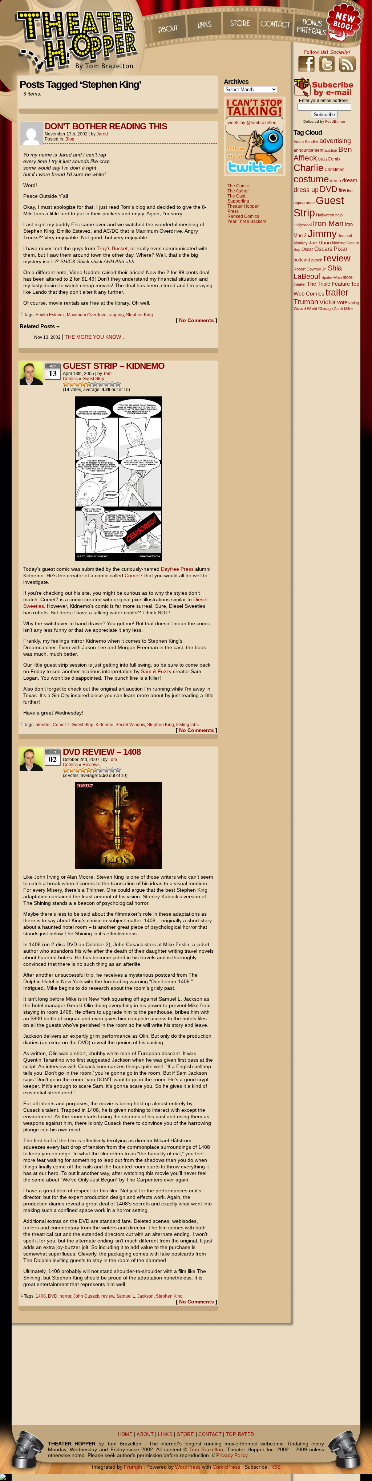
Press (233, 211)
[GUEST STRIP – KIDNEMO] (118, 559)
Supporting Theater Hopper (243, 204)
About (167, 22)
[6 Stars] (95, 384)
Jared (102, 134)
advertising (335, 141)
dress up (306, 190)
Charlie (308, 167)
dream (349, 180)
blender (43, 724)
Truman (306, 302)
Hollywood (303, 224)
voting (353, 303)
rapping (116, 314)
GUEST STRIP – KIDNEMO (114, 366)
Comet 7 (61, 724)
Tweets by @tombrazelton (251, 122)
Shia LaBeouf (318, 272)
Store (240, 22)
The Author (238, 191)
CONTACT (210, 1434)
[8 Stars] (106, 384)
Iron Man (328, 223)
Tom (107, 373)
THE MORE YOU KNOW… (95, 337)
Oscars (323, 248)
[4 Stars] (83, 384)
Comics (70, 378)
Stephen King (139, 314)
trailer (337, 292)
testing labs (187, 724)
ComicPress (226, 1467)
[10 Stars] (118, 384)
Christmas (334, 169)
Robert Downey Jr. (310, 269)
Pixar (340, 248)
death (335, 180)
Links (204, 22)
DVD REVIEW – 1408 (102, 752)
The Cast (236, 196)
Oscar (307, 249)
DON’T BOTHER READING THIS (106, 126)
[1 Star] (66, 384)
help (339, 215)
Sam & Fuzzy (156, 671)
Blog (69, 139)
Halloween (325, 215)
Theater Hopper (80, 38)
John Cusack (86, 1296)
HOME (125, 1434)
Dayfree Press (177, 569)
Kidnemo (104, 724)
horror (65, 1296)
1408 (41, 1296)
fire (342, 190)
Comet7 (134, 575)
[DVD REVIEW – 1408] (118, 867)
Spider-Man (332, 277)
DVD (52, 1296)
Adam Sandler (306, 141)
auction (330, 150)
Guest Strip (93, 378)
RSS (275, 1467)
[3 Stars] (77, 384)
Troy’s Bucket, (113, 248)
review (107, 1296)
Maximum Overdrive (86, 314)
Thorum (313, 22)
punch (316, 260)
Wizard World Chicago (313, 308)
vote (342, 302)
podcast (302, 260)
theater (300, 284)
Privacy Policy (232, 1455)
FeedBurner (335, 121)
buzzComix (329, 159)
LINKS (165, 1434)
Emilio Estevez (50, 314)
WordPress (188, 1467)
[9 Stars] (112, 384)
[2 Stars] (71, 384)
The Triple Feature (328, 284)
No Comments (196, 320)
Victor (327, 302)
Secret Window (130, 724)
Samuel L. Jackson (135, 1296)
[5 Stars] (89, 384)
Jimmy (322, 233)
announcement (308, 150)
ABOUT (145, 1434)
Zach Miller (343, 308)
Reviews (91, 764)
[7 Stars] (101, 384)
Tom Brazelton (206, 1449)
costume (311, 179)
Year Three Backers (246, 221)
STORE (185, 1434)
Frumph (133, 1467)
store (348, 277)
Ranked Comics (243, 216)
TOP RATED (240, 1434)
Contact (276, 22)
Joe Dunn (320, 242)
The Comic (238, 185)
